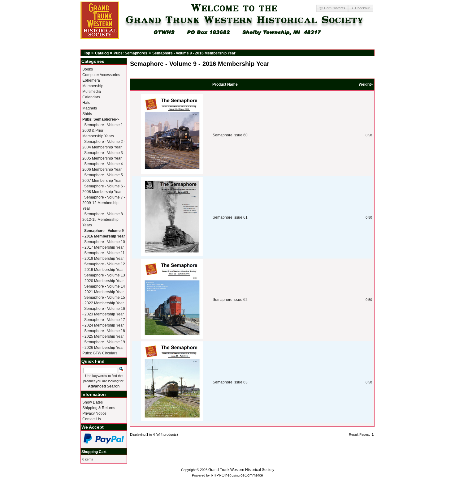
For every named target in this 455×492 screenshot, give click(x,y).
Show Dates (92, 402)
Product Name (225, 84)
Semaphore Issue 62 (230, 299)
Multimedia (91, 91)
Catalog (102, 53)
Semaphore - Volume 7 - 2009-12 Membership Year (103, 203)
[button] (332, 8)
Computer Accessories (101, 75)
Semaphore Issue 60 (230, 135)
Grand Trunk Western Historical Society (241, 470)
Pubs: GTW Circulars (99, 353)
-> (100, 119)
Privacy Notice (94, 413)
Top (87, 53)
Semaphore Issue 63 (230, 382)
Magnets (89, 108)
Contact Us (91, 419)
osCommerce (251, 475)
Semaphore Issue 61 (230, 217)
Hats (86, 103)
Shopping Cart (93, 452)
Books (87, 69)
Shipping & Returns (98, 408)
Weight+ (366, 84)
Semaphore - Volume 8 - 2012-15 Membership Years (103, 219)
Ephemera (91, 80)
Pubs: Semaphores (130, 53)
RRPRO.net (221, 475)
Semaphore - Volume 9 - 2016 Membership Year (194, 53)
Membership (92, 86)
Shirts (87, 114)
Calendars (91, 97)
